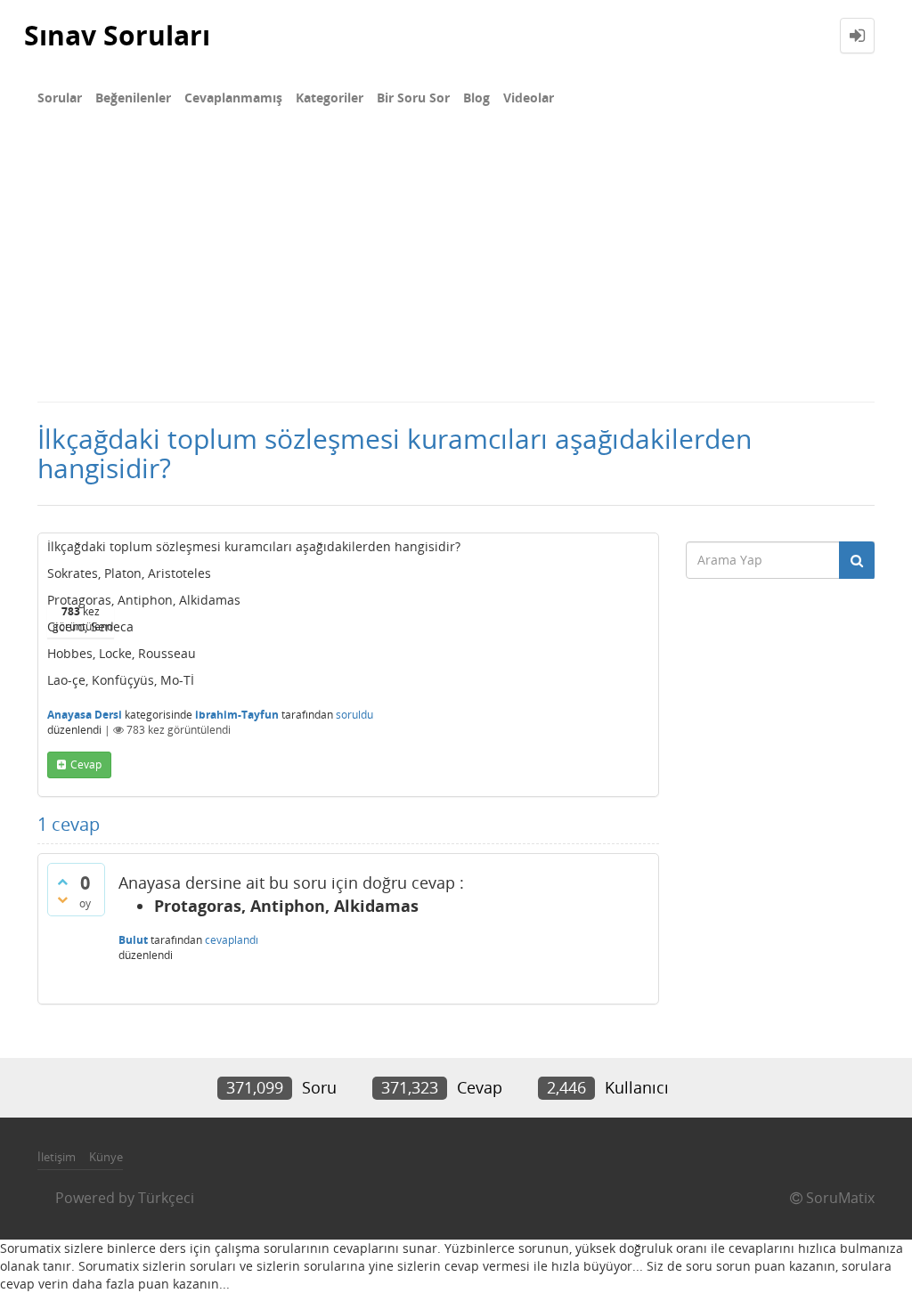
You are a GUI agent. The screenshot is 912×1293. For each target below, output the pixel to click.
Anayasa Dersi (84, 714)
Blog (476, 97)
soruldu (354, 714)
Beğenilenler (133, 97)
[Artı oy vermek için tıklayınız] (62, 881)
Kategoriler (329, 97)
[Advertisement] (456, 267)
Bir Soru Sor (413, 97)
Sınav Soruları (117, 35)
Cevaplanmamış (233, 97)
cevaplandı (231, 939)
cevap (86, 764)
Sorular (59, 97)
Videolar (528, 97)
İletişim (56, 1157)
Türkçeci (166, 1198)
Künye (106, 1157)
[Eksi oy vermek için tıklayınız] (62, 899)
